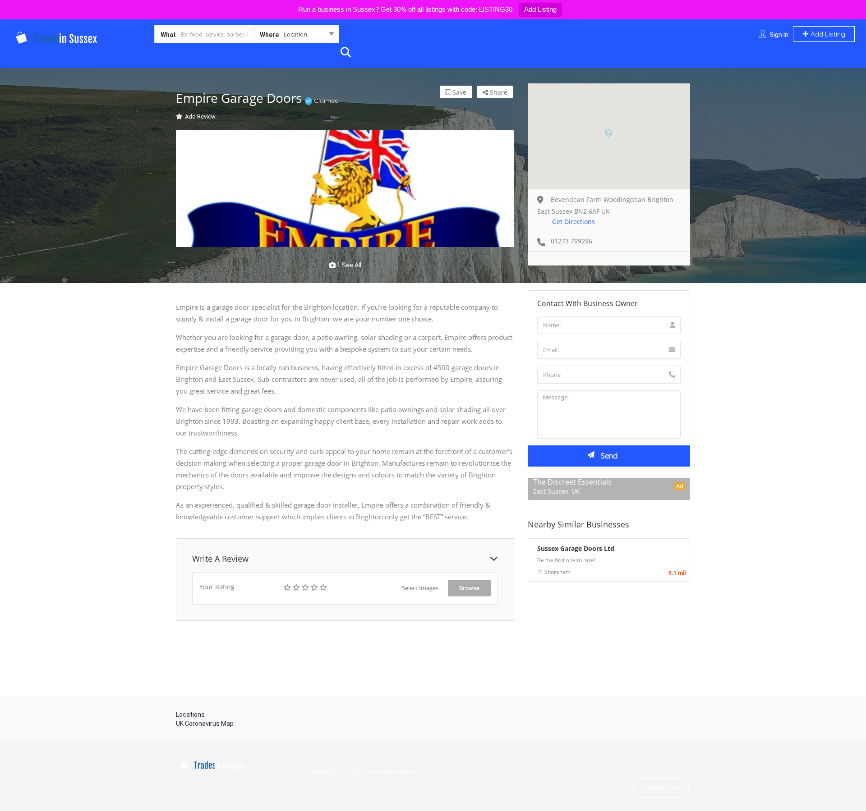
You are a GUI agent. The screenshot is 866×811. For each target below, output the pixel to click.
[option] (345, 188)
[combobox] (296, 36)
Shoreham (557, 572)
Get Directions (573, 221)
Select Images (420, 588)
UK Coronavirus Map (205, 723)
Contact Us (661, 787)
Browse (469, 588)
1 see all (348, 265)
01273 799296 (571, 241)
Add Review (200, 116)
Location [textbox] (295, 34)
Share (497, 92)
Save (458, 92)
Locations (190, 714)
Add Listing (540, 9)
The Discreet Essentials (572, 482)
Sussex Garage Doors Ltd (575, 548)
